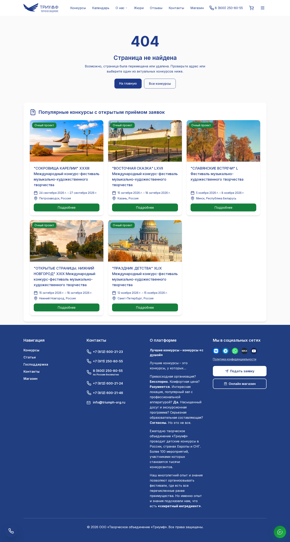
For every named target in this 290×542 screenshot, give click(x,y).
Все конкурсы (160, 84)
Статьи (29, 357)
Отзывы (156, 8)
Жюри (139, 8)
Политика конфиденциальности (234, 359)
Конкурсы (78, 8)
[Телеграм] (225, 351)
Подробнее (67, 207)
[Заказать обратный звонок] (11, 531)
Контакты (176, 8)
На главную (128, 83)
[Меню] (263, 8)
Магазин (197, 8)
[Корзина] (251, 8)
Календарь (100, 8)
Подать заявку (242, 371)
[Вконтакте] (216, 351)
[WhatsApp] (235, 351)
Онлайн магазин (242, 384)
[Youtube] (254, 351)
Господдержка (35, 364)
